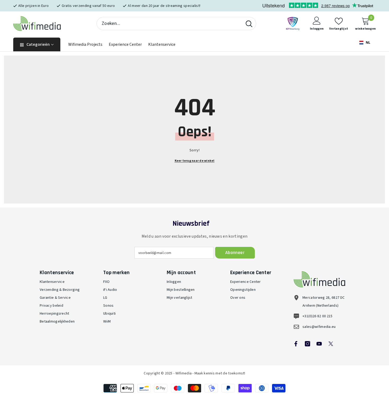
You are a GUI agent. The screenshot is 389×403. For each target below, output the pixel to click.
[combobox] (169, 23)
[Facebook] (295, 343)
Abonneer (235, 253)
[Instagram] (307, 343)
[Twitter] (330, 343)
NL (367, 42)
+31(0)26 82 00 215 (317, 316)
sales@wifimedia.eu (319, 326)
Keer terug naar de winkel (195, 161)
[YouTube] (319, 343)
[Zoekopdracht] (176, 23)
